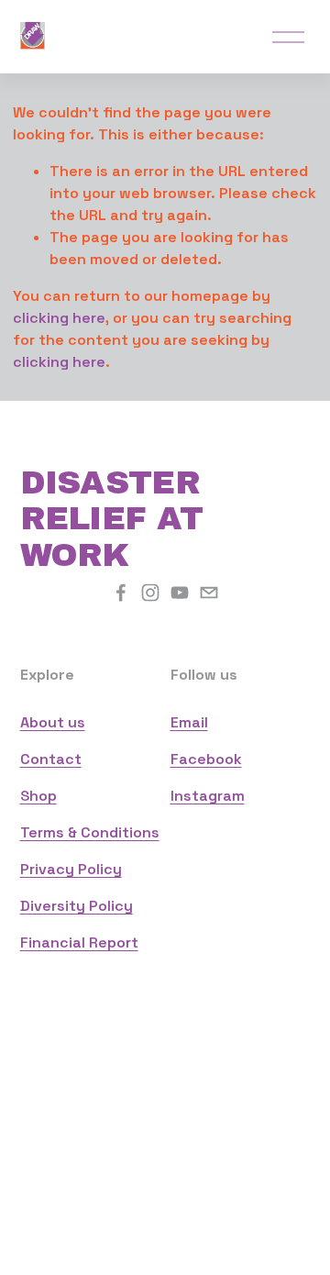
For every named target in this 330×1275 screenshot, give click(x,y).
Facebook (206, 759)
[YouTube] (179, 592)
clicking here (59, 317)
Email (189, 722)
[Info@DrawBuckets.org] (209, 592)
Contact (51, 759)
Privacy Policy (71, 869)
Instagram (207, 795)
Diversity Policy (76, 905)
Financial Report (79, 942)
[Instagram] (150, 592)
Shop (38, 795)
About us (52, 722)
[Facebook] (121, 592)
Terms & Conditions (90, 832)
